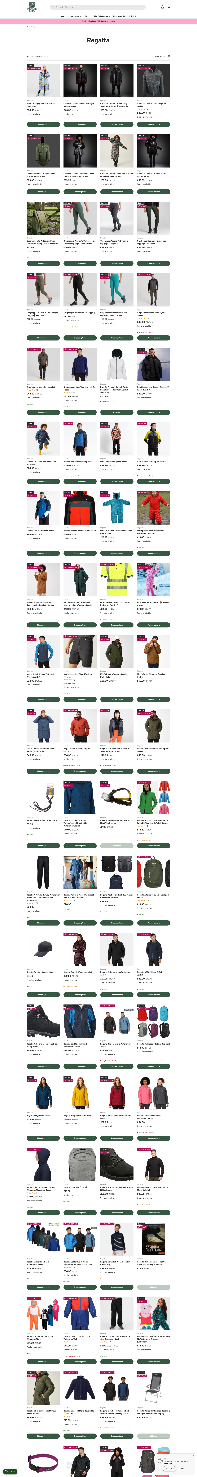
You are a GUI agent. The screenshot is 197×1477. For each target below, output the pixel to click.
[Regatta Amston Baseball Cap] (43, 949)
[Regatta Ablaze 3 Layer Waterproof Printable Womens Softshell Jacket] (153, 797)
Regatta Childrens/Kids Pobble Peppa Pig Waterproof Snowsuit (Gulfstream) (153, 1339)
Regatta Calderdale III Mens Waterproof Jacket (39, 1263)
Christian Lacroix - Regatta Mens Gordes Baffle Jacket (41, 174)
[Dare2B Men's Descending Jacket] (80, 439)
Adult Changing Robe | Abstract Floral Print (41, 104)
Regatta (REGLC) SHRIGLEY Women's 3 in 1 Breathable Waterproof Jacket (76, 823)
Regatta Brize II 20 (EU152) (75, 1187)
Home (29, 27)
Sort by (30, 56)
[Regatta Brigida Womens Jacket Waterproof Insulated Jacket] (43, 1164)
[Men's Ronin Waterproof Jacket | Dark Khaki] (116, 651)
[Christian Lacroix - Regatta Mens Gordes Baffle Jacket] (43, 151)
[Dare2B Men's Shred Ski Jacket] (43, 508)
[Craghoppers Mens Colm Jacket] (43, 364)
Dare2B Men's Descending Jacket (78, 461)
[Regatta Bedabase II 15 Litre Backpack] (153, 1021)
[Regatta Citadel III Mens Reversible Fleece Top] (80, 1388)
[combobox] (98, 7)
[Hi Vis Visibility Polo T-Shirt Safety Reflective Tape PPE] (116, 579)
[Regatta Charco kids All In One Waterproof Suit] (43, 1313)
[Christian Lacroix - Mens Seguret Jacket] (153, 80)
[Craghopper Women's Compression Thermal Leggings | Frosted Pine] (80, 218)
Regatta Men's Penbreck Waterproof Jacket (153, 749)
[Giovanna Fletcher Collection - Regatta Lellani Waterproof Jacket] (80, 579)
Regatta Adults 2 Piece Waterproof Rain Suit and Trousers (79, 896)
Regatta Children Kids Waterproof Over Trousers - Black (115, 1337)
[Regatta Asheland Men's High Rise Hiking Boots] (43, 1021)
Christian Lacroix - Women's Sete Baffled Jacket (151, 174)
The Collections (101, 16)
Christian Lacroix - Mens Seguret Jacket (151, 104)
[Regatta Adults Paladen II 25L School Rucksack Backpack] (116, 872)
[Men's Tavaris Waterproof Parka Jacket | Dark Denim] (43, 725)
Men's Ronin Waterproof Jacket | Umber (151, 675)
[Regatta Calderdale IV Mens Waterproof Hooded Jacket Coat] (80, 1239)
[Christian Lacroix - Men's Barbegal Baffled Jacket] (80, 80)
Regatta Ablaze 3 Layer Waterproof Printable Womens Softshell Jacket (152, 821)
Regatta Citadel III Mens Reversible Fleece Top (79, 1412)
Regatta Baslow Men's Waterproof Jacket (115, 1045)
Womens (75, 16)
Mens (63, 16)
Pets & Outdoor (120, 16)
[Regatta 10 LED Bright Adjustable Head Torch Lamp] (116, 797)
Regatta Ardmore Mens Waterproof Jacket (115, 973)
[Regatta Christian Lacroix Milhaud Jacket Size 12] (43, 1388)
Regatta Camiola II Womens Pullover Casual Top (116, 1263)
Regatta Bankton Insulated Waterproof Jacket (75, 1045)
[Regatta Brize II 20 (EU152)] (80, 1164)
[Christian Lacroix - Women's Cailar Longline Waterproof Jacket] (80, 151)
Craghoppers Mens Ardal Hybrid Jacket (151, 314)
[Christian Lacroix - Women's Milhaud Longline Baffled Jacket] (116, 151)
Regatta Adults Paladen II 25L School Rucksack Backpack (116, 896)
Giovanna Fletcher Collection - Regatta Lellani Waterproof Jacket (78, 603)
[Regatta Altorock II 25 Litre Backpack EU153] (153, 872)
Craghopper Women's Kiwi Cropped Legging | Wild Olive (42, 314)
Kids (86, 16)
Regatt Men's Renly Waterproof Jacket (77, 749)
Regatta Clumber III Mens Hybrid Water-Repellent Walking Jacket (114, 1412)
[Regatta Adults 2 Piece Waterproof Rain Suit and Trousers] (80, 872)
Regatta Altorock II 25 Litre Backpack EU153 (153, 896)
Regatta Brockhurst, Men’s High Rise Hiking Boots (116, 1188)
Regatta (35, 27)
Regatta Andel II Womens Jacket (78, 972)
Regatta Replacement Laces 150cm (42, 820)
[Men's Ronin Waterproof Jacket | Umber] (153, 651)
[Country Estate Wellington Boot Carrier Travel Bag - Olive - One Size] (43, 218)
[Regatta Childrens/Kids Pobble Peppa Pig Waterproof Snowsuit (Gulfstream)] (153, 1313)
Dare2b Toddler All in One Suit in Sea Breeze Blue (116, 531)
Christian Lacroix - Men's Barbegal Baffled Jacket (79, 104)
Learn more (168, 1463)
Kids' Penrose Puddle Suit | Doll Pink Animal (153, 603)
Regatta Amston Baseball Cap (40, 972)
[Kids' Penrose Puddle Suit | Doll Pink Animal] (153, 579)
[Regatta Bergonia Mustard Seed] (80, 1092)
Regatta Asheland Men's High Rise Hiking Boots (42, 1045)
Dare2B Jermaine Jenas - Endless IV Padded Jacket (153, 388)
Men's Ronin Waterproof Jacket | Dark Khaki (114, 675)
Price (131, 16)
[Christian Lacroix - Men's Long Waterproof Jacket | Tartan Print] (116, 80)
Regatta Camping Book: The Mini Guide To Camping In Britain (151, 1263)
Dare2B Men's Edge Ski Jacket (113, 461)
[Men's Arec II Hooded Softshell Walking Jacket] (43, 651)
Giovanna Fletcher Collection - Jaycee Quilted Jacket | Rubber (40, 603)
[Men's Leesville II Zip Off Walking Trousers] (80, 651)
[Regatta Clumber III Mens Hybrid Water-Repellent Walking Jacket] (116, 1388)
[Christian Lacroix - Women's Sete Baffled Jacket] (153, 151)
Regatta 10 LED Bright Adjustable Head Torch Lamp (114, 821)
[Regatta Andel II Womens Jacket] (80, 949)
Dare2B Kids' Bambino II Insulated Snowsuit (41, 462)
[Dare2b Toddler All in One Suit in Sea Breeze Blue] (116, 508)
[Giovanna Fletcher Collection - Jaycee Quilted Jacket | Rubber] (43, 579)
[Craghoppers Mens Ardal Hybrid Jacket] (153, 289)
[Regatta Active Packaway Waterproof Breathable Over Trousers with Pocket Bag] (43, 872)
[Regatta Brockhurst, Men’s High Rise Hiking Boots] (116, 1164)
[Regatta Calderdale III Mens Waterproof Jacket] (43, 1239)
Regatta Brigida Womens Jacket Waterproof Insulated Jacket (41, 1188)
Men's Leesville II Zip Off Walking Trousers (78, 675)
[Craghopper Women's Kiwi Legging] (80, 289)
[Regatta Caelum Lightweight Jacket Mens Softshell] (153, 1164)
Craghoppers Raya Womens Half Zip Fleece (80, 388)
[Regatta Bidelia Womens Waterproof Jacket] (116, 1092)
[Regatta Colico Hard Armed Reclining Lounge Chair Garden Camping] (153, 1388)
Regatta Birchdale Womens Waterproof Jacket (149, 1116)
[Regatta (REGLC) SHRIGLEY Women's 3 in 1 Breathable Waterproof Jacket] (80, 797)
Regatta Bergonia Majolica (38, 1115)
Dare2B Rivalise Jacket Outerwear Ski (80, 530)
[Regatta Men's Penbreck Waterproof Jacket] (153, 725)
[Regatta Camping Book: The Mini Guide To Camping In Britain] (153, 1239)
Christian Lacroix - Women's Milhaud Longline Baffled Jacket (116, 174)
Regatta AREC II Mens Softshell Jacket (150, 973)
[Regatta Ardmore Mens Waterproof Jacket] (116, 949)
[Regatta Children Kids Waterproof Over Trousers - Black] (116, 1313)
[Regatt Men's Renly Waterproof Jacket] (80, 725)
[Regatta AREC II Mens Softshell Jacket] (153, 949)
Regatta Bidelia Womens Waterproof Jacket (116, 1116)
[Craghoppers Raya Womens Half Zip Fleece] (80, 364)
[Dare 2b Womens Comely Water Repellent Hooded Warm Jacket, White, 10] (116, 364)
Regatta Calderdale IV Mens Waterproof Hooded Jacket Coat (78, 1263)
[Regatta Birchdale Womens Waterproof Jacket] (153, 1092)
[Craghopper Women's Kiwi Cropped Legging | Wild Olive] (43, 289)
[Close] (193, 1455)
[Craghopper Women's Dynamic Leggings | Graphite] (116, 218)
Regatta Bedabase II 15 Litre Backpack (153, 1044)
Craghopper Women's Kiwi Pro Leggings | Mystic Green (113, 314)
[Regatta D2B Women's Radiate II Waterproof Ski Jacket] (116, 725)
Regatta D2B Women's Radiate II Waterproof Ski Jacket (114, 749)
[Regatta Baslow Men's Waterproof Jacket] (116, 1021)
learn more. (111, 21)
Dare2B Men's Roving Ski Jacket (151, 461)
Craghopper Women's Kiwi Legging (79, 313)
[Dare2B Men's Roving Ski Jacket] (153, 439)
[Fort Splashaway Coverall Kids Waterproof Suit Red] (153, 508)
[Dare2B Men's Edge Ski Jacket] (116, 439)
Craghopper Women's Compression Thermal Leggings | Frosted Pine (79, 242)
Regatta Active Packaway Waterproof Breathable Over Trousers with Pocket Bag (43, 897)
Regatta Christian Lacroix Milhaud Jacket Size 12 (41, 1412)
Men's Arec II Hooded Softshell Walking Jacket (40, 675)
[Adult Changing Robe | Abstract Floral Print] (43, 80)
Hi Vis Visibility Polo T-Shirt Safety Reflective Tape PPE (115, 603)
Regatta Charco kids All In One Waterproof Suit (40, 1337)
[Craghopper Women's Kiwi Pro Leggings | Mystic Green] (116, 289)
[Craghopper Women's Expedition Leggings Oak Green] (153, 218)
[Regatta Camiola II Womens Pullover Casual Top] (116, 1239)
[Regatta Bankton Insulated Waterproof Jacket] (80, 1021)
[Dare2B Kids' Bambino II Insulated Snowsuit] (43, 439)
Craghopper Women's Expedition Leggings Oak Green (151, 242)
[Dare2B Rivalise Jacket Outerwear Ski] (80, 508)
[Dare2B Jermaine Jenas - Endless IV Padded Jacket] (153, 364)
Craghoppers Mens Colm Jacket (41, 387)
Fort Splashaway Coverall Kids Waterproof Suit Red (150, 531)
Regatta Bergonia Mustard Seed (77, 1115)
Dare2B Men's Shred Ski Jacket (40, 530)
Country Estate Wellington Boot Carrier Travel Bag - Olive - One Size (42, 242)
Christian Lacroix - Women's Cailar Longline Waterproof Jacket (79, 174)
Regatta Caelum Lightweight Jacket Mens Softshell (152, 1188)
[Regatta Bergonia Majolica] (43, 1092)
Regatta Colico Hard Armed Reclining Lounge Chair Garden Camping (153, 1412)
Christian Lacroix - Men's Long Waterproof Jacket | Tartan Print (114, 104)
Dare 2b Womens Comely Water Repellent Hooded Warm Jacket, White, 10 (114, 390)
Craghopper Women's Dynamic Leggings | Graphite (114, 242)
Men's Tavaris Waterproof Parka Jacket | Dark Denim (41, 749)
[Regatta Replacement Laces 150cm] (43, 797)
